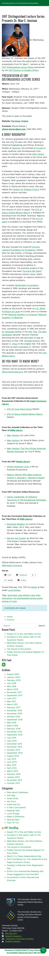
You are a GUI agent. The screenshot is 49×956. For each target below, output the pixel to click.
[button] (43, 950)
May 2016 (11, 722)
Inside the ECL (14, 804)
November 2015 (14, 731)
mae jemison (24, 595)
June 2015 (12, 740)
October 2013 (13, 783)
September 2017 (14, 695)
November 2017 (14, 692)
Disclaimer (9, 950)
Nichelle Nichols (32, 340)
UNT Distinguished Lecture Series (18, 67)
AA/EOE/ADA (20, 950)
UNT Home (37, 953)
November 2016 (14, 713)
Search (41, 625)
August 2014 (13, 756)
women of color (9, 601)
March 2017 (12, 704)
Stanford (16, 148)
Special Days (13, 819)
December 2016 (14, 710)
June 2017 (12, 698)
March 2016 (12, 725)
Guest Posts (12, 798)
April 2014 (12, 768)
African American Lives (18, 466)
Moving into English (16, 538)
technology (7, 598)
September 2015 (15, 734)
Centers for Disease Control (26, 189)
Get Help (11, 795)
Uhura (15, 344)
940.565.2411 (11, 933)
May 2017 (11, 701)
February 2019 (13, 680)
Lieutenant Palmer (13, 331)
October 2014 (13, 750)
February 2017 (13, 707)
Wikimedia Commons (12, 565)
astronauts (13, 595)
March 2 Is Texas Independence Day (24, 856)
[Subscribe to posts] (3, 664)
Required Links (25, 953)
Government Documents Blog (27, 3)
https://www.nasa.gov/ (12, 371)
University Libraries (9, 3)
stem (38, 595)
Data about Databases (17, 792)
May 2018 (11, 686)
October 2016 (13, 716)
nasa (33, 595)
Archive (10, 619)
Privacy (31, 950)
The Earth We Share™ (32, 271)
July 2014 (11, 759)
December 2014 (14, 744)
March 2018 (12, 689)
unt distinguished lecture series (28, 598)
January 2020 (13, 677)
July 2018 (11, 683)
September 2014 (15, 753)
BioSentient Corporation (26, 285)
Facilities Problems (12, 941)
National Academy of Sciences (22, 314)
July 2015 (11, 737)
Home (10, 616)
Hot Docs (11, 801)
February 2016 (13, 728)
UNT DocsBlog (11, 828)
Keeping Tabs (13, 810)
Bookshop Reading (16, 524)
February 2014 (13, 774)
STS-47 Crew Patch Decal (19, 409)
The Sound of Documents (19, 649)
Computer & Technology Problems (20, 939)
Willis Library (16, 430)
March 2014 (12, 771)
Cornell (39, 148)
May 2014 (11, 765)
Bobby (34, 587)
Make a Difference (15, 816)
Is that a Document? (16, 807)
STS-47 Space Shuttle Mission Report (25, 414)
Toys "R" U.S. (13, 822)
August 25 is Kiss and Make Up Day (24, 634)
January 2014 (13, 777)
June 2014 (12, 762)
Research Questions (13, 936)
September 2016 (15, 719)
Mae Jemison (13, 435)
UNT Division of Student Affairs (24, 70)
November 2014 (14, 747)
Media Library (23, 461)
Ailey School (38, 154)
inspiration (24, 347)
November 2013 (14, 780)
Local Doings (14, 590)
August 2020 (13, 674)
